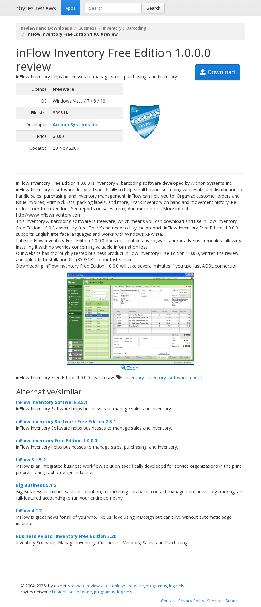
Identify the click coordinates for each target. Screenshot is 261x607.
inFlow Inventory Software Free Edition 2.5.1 (66, 421)
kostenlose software (124, 586)
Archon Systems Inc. (76, 124)
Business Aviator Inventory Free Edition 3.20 (66, 536)
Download (220, 72)
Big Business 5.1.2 (36, 485)
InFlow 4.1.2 (29, 511)
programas (156, 586)
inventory (134, 377)
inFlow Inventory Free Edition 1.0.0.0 (56, 440)
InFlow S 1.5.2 (31, 460)
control (197, 377)
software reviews (85, 586)
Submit (232, 600)
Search (153, 8)
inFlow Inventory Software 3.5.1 (52, 402)
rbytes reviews (36, 8)
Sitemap (215, 600)
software (178, 377)
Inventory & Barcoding (124, 28)
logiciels (176, 586)
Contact (168, 600)
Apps (70, 8)
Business (87, 28)
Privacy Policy (191, 600)
